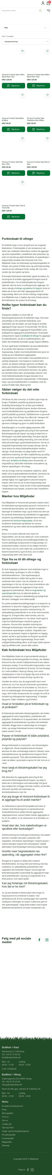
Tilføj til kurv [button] (15, 86)
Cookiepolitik (8, 1138)
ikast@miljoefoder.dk (11, 1057)
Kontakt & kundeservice (12, 1106)
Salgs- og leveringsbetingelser (15, 1131)
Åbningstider (7, 1113)
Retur (4, 1110)
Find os (5, 1117)
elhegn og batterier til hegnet (29, 288)
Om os (5, 1120)
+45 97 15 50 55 (13, 1054)
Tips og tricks (8, 1127)
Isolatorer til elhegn (19, 460)
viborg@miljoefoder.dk (12, 1085)
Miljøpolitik (7, 1142)
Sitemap (5, 1145)
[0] (48, 4)
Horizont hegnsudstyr (22, 521)
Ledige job (6, 1124)
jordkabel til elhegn (30, 336)
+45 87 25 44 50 (13, 1082)
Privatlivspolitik (8, 1135)
